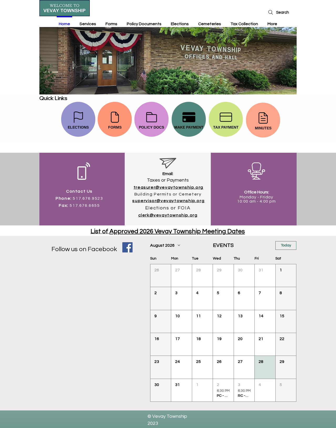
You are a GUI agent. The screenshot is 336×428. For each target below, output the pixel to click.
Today (286, 245)
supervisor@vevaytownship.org (168, 201)
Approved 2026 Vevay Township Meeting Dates (177, 231)
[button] (160, 275)
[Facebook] (127, 247)
